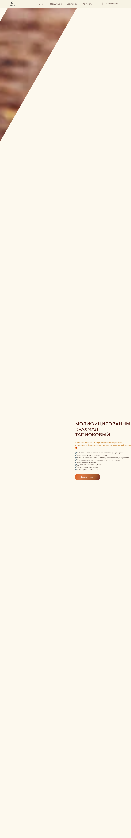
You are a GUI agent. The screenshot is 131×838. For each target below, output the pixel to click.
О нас (41, 4)
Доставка (72, 4)
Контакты (87, 4)
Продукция (56, 4)
